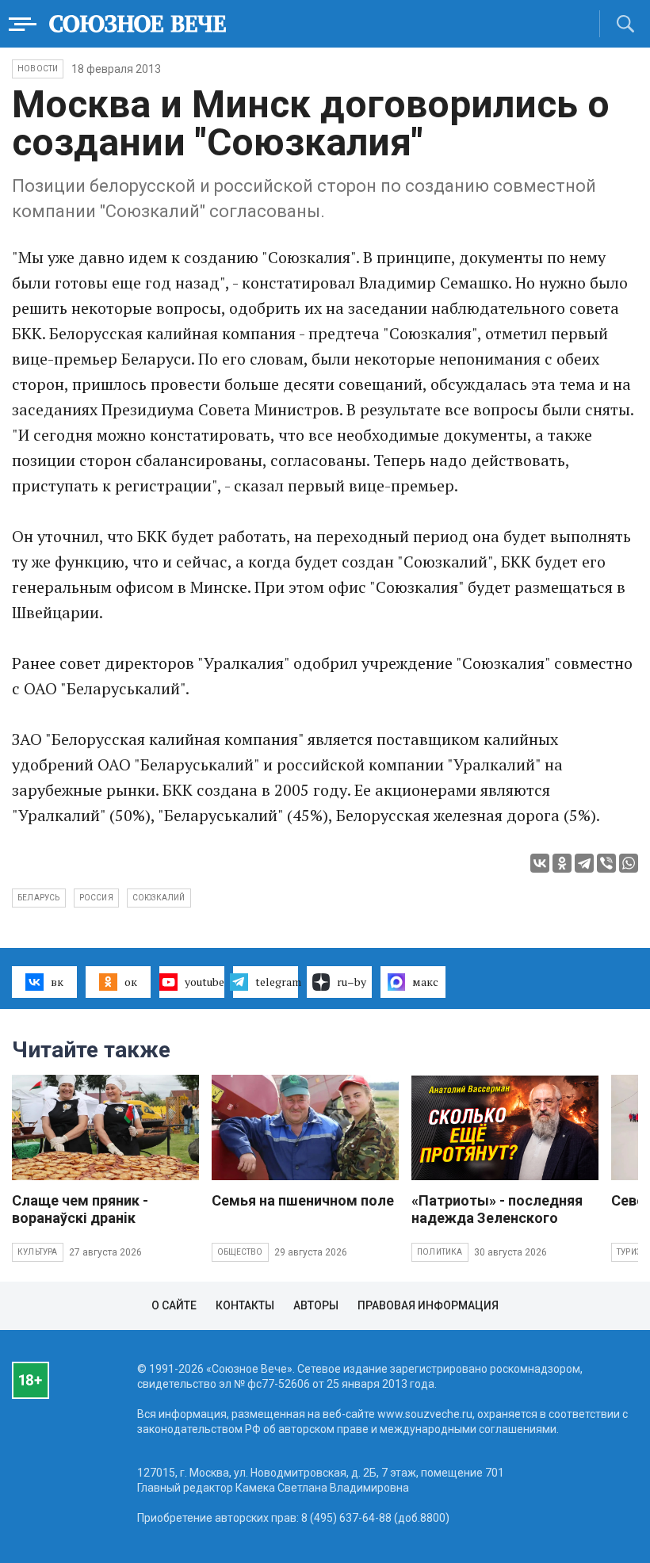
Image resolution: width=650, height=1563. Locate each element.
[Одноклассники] (562, 863)
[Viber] (606, 863)
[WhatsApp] (628, 863)
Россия (96, 897)
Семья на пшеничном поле (303, 1200)
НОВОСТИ (37, 68)
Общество (240, 1252)
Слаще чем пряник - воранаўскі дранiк (80, 1209)
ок (130, 981)
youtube (204, 981)
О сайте (174, 1305)
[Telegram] (584, 863)
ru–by (351, 981)
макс (425, 981)
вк (57, 981)
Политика (440, 1252)
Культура (37, 1252)
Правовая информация (428, 1305)
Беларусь (38, 897)
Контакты (245, 1305)
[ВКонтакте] (539, 863)
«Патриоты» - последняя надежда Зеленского (497, 1209)
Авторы (315, 1305)
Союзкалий (158, 897)
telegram (276, 981)
